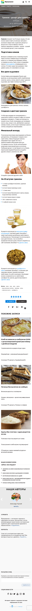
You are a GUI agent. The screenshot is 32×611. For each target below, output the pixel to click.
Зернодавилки (20, 26)
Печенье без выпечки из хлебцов (14, 387)
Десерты (14, 26)
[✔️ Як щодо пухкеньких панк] (16, 555)
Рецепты (26, 26)
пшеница (17, 288)
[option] (16, 499)
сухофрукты (15, 290)
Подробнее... (15, 525)
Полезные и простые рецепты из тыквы (12, 438)
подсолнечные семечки (8, 288)
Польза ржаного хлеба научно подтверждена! (14, 444)
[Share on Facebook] (8, 307)
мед (11, 286)
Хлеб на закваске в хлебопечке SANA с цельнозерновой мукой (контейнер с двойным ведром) (15, 341)
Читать (16, 506)
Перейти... (23, 537)
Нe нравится (22, 301)
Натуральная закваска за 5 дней (12, 475)
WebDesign (20, 606)
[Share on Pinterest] (21, 307)
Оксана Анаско (19, 23)
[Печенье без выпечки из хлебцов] (16, 374)
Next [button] (30, 499)
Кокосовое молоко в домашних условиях (16, 473)
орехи (18, 286)
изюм (7, 286)
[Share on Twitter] (12, 307)
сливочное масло (6, 290)
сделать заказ (23, 242)
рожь (21, 288)
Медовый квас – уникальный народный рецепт (14, 354)
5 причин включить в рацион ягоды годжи (13, 348)
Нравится (11, 301)
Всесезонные (8, 26)
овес (14, 286)
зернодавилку (10, 64)
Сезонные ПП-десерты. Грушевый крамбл (13, 360)
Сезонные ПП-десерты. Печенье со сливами (14, 405)
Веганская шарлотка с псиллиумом (11, 391)
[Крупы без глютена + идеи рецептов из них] (16, 419)
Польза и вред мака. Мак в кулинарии (14, 482)
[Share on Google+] (17, 307)
